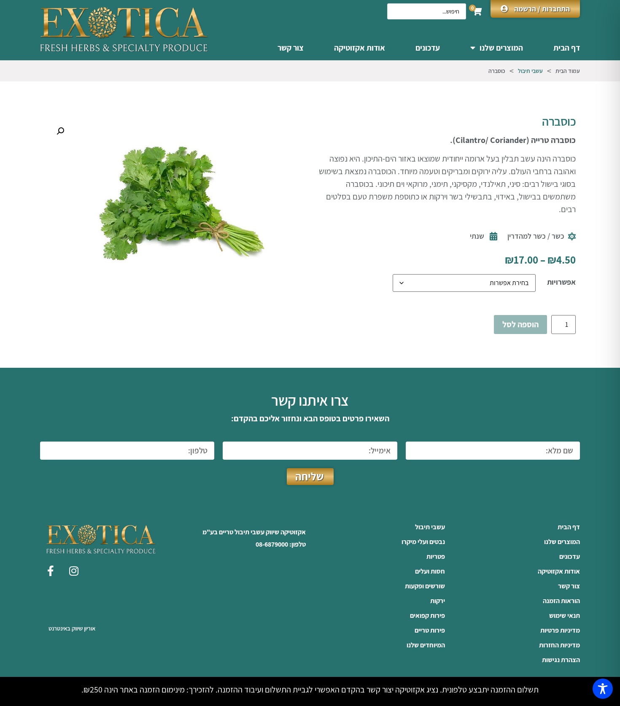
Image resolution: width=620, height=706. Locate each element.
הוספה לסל (520, 324)
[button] (60, 131)
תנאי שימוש (564, 616)
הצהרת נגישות (561, 660)
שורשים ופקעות (425, 586)
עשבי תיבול (530, 71)
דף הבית (566, 47)
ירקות (437, 601)
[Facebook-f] (50, 570)
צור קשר (291, 47)
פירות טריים (430, 630)
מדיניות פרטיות (560, 630)
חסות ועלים (430, 571)
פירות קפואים (427, 616)
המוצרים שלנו (501, 47)
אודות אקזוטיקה (359, 47)
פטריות (435, 556)
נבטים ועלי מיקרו (423, 542)
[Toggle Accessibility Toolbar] (603, 689)
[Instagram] (73, 570)
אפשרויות (561, 282)
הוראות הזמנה (561, 601)
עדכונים (427, 47)
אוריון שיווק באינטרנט (72, 628)
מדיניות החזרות (559, 645)
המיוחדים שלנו (426, 645)
